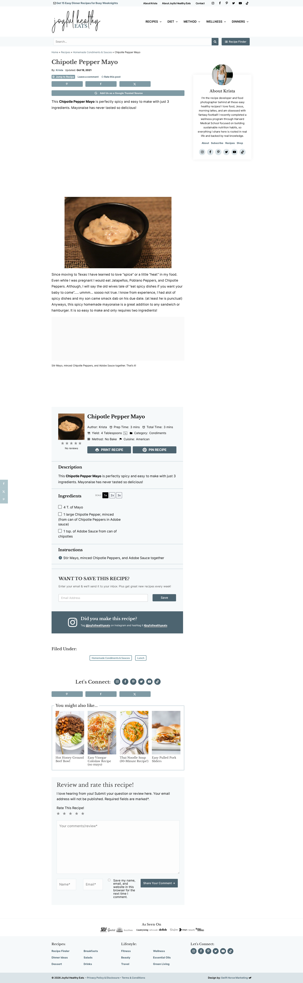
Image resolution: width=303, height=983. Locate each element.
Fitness (126, 951)
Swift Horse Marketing (234, 977)
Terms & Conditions (133, 977)
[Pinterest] (226, 3)
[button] (159, 21)
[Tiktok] (247, 3)
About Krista (150, 3)
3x (119, 495)
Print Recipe (111, 450)
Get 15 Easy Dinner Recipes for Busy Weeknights (87, 3)
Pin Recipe (157, 450)
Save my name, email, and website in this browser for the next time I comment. (124, 889)
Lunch (140, 658)
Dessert (57, 964)
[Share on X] (135, 84)
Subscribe (217, 142)
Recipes (152, 21)
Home (55, 52)
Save (164, 597)
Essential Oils (162, 957)
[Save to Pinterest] (67, 84)
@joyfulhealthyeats (98, 625)
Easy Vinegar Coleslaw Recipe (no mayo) (99, 761)
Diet (170, 21)
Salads (88, 957)
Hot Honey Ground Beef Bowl (70, 759)
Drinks (88, 964)
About (205, 142)
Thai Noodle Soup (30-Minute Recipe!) (134, 759)
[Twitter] (233, 3)
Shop (240, 142)
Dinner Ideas (60, 957)
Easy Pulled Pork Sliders (164, 759)
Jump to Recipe (65, 76)
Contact (200, 3)
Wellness (214, 21)
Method (190, 21)
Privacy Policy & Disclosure (103, 977)
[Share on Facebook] (101, 84)
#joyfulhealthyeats (155, 625)
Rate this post (112, 76)
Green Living (161, 964)
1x (105, 495)
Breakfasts (91, 951)
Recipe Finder (237, 41)
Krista (59, 70)
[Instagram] (213, 3)
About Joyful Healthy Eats (176, 3)
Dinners (238, 21)
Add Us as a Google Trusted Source (121, 93)
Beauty (125, 957)
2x (112, 495)
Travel (125, 964)
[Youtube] (240, 3)
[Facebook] (219, 3)
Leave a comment (88, 76)
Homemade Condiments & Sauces (92, 52)
